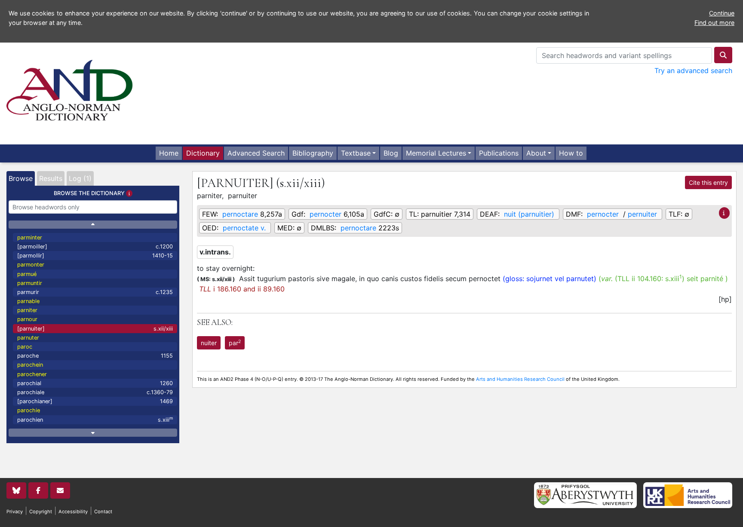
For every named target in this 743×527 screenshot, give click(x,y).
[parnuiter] (95, 328)
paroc (24, 346)
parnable (28, 301)
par (235, 342)
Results (50, 178)
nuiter (209, 342)
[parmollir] (95, 255)
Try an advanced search (693, 70)
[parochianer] (95, 401)
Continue (721, 13)
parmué (27, 274)
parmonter (30, 264)
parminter (29, 237)
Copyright (40, 512)
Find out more (714, 22)
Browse (21, 178)
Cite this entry (708, 182)
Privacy (14, 512)
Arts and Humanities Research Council (520, 379)
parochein (30, 365)
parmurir (95, 292)
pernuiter (642, 214)
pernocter (325, 214)
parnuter (28, 337)
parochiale (95, 392)
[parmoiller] (95, 246)
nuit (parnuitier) (529, 214)
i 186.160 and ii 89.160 (242, 289)
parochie (28, 410)
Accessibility (73, 512)
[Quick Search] (723, 55)
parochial (95, 383)
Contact (103, 512)
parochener (32, 374)
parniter (27, 310)
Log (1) (80, 178)
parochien (95, 419)
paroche (95, 355)
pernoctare (240, 214)
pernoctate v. (244, 228)
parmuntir (29, 283)
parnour (27, 319)
